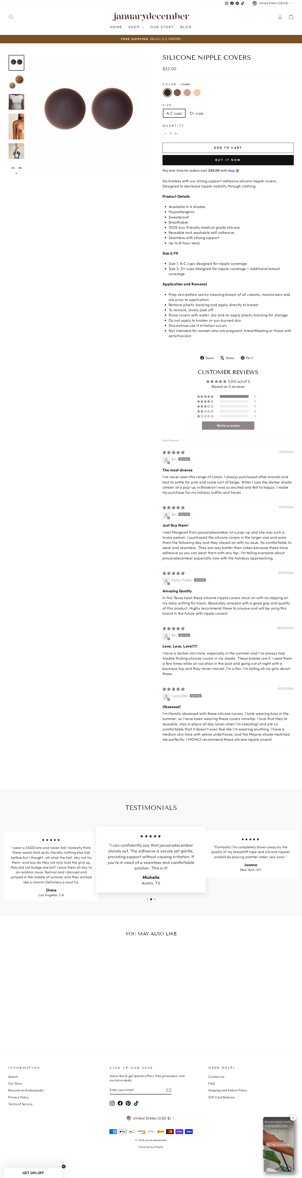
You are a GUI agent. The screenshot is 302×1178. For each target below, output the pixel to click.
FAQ (211, 1083)
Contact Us (216, 1077)
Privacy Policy (18, 1097)
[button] (205, 396)
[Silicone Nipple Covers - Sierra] (39, 1030)
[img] (174, 452)
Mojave (187, 92)
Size (167, 105)
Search (13, 1077)
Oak (197, 92)
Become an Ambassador (26, 1090)
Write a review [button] (228, 426)
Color (176, 84)
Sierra (177, 92)
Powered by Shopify (151, 1146)
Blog (186, 27)
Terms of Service (20, 1104)
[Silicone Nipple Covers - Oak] (51, 1030)
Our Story (162, 27)
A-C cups (174, 113)
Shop (134, 27)
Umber (167, 92)
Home (116, 27)
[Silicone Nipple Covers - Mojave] (45, 1030)
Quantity (173, 125)
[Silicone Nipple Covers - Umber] (34, 1030)
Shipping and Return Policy (227, 1090)
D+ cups (197, 113)
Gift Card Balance (221, 1097)
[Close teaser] (64, 1166)
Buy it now (228, 160)
